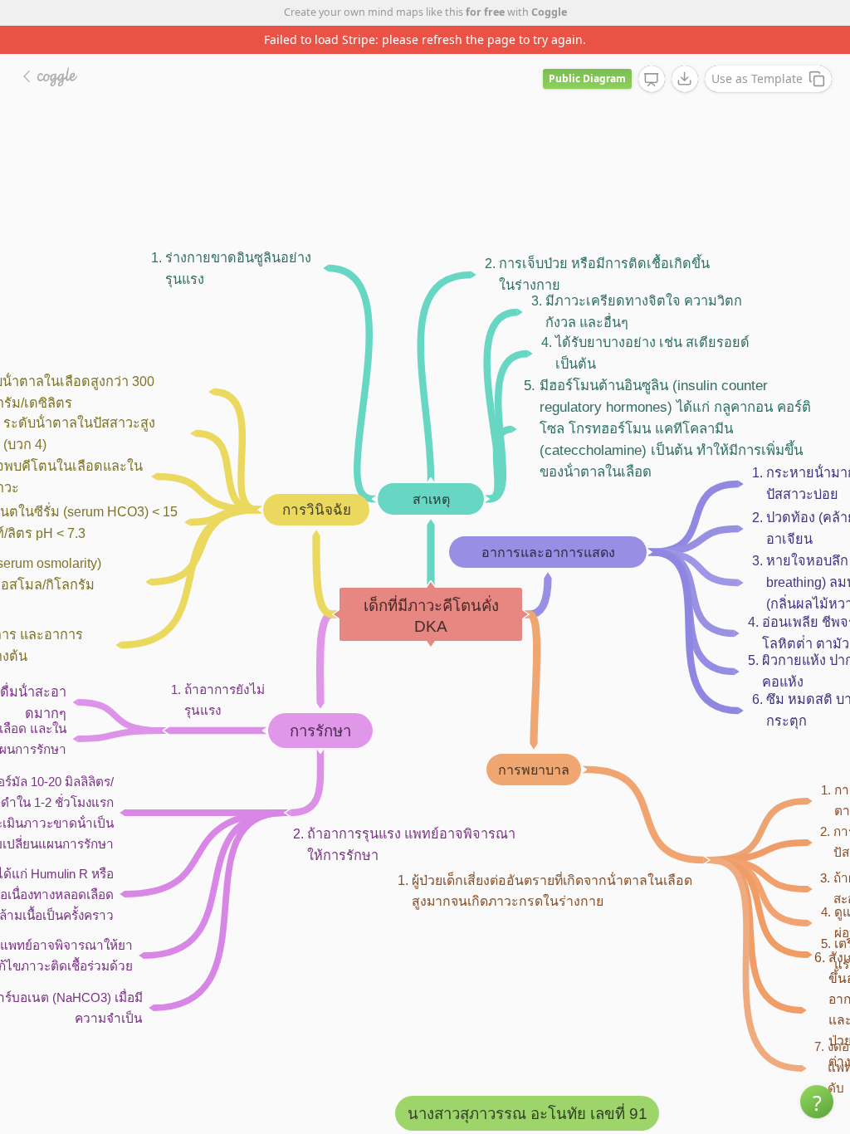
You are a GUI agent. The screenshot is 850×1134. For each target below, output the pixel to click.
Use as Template (757, 78)
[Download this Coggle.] (685, 79)
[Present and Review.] (651, 79)
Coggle (549, 12)
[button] (816, 1101)
